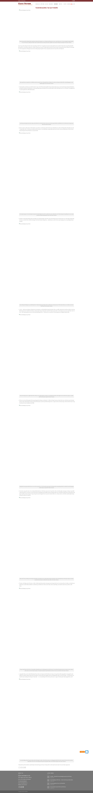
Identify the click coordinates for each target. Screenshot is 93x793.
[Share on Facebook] (19, 767)
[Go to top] (91, 791)
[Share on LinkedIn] (25, 767)
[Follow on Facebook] (19, 787)
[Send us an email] (73, 0)
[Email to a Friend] (23, 767)
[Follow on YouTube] (74, 0)
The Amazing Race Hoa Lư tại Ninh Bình (57, 783)
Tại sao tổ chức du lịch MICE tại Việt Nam (58, 786)
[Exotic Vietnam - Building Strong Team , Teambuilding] (25, 4)
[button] (86, 751)
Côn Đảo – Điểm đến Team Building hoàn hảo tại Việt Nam (61, 776)
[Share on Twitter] (21, 767)
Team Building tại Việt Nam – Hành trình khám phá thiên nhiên (61, 779)
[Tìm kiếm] (74, 4)
